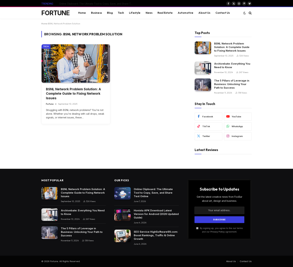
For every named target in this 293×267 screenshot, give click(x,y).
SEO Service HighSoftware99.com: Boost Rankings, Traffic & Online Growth (156, 235)
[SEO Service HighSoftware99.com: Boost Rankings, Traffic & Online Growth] (122, 236)
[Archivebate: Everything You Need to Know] (203, 68)
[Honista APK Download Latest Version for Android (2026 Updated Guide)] (122, 214)
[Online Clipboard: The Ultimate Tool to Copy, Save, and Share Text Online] (122, 193)
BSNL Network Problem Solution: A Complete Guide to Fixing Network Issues (73, 93)
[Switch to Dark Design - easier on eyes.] (244, 13)
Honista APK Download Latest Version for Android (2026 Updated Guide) (97, 3)
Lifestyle (134, 12)
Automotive (185, 12)
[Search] (250, 13)
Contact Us (223, 12)
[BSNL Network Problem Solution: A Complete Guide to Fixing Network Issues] (76, 63)
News (149, 12)
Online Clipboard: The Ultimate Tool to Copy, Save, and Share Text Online (153, 193)
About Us (204, 12)
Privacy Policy (217, 231)
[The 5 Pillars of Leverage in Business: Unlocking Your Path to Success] (203, 84)
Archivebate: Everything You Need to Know (232, 65)
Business (96, 12)
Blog (110, 12)
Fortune (50, 104)
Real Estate (165, 12)
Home (82, 12)
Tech (121, 12)
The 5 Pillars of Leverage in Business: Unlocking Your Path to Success (231, 84)
